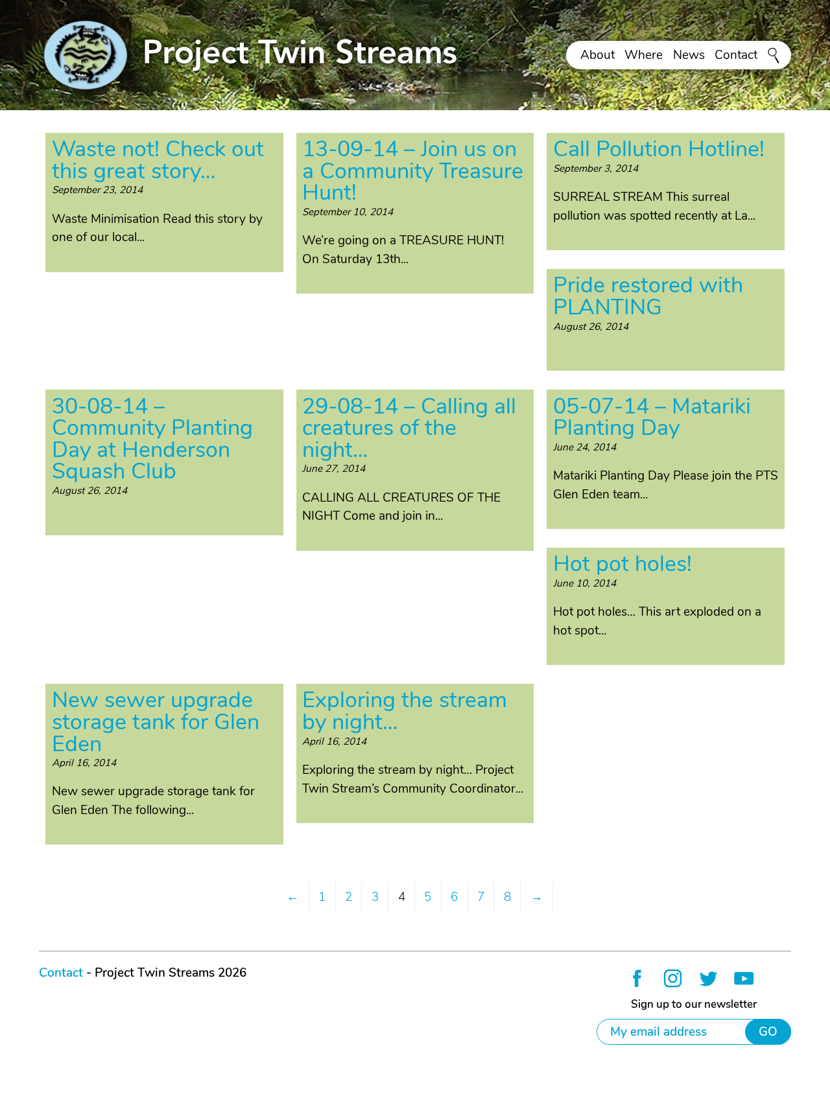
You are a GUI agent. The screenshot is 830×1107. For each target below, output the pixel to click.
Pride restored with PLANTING (648, 296)
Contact (736, 55)
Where (643, 55)
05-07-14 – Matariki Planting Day (652, 417)
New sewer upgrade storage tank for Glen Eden (155, 721)
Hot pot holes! (622, 564)
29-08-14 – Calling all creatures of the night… (409, 428)
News (689, 55)
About (597, 55)
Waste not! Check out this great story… (158, 160)
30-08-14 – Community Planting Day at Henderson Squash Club (152, 439)
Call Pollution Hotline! (659, 149)
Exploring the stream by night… (404, 711)
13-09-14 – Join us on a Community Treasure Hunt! (412, 170)
